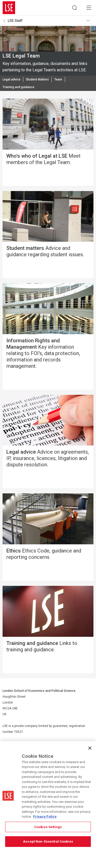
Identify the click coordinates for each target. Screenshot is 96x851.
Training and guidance (18, 87)
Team (58, 79)
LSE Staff (15, 21)
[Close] (89, 748)
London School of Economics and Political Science (9, 7)
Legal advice (11, 79)
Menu (89, 7)
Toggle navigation (90, 21)
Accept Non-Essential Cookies (48, 841)
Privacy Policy (45, 816)
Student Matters (37, 79)
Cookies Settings (48, 827)
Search (74, 7)
